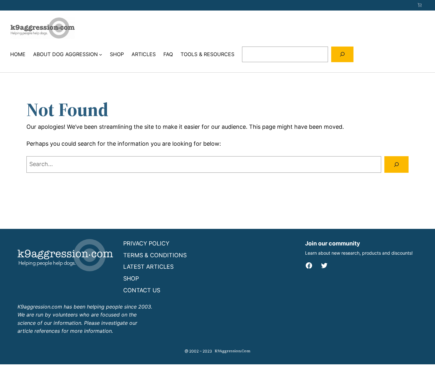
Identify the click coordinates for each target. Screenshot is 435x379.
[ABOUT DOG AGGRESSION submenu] (100, 54)
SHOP (131, 278)
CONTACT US (141, 290)
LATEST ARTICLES (148, 266)
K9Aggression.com (232, 350)
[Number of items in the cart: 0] (420, 5)
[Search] (342, 54)
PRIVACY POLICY (146, 243)
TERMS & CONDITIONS (155, 255)
